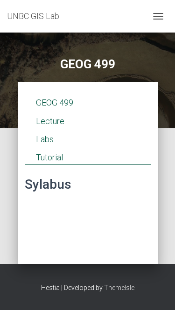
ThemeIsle (119, 287)
